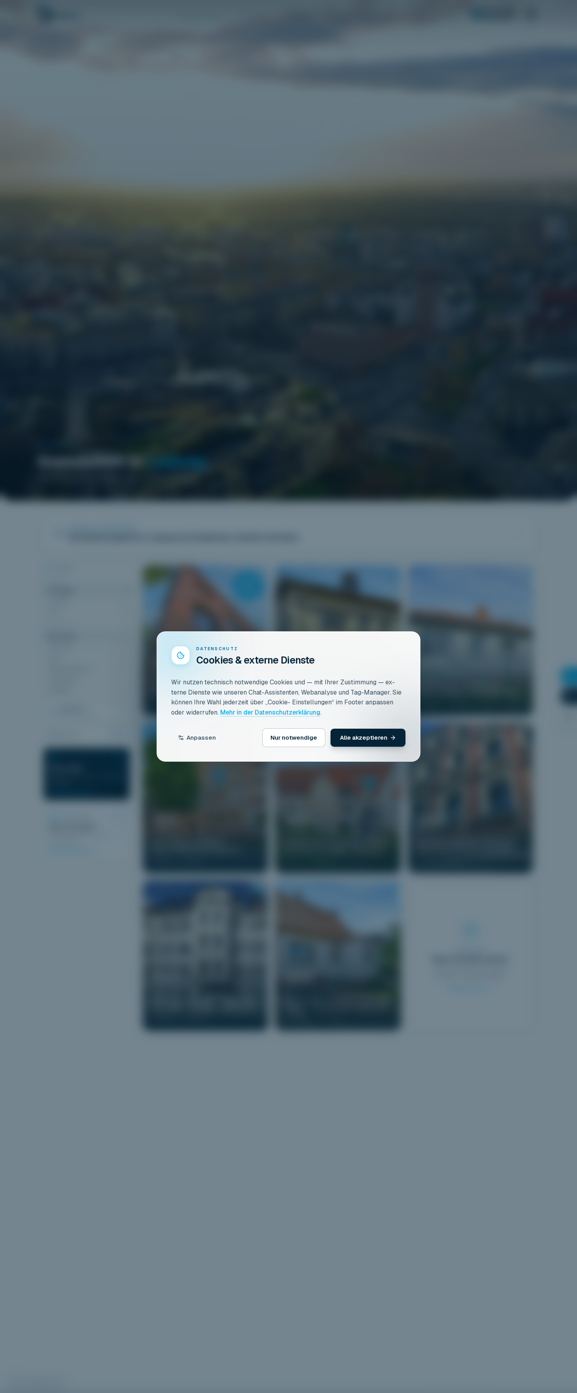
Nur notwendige (293, 737)
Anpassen (201, 737)
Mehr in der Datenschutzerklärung (270, 712)
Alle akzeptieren (363, 737)
